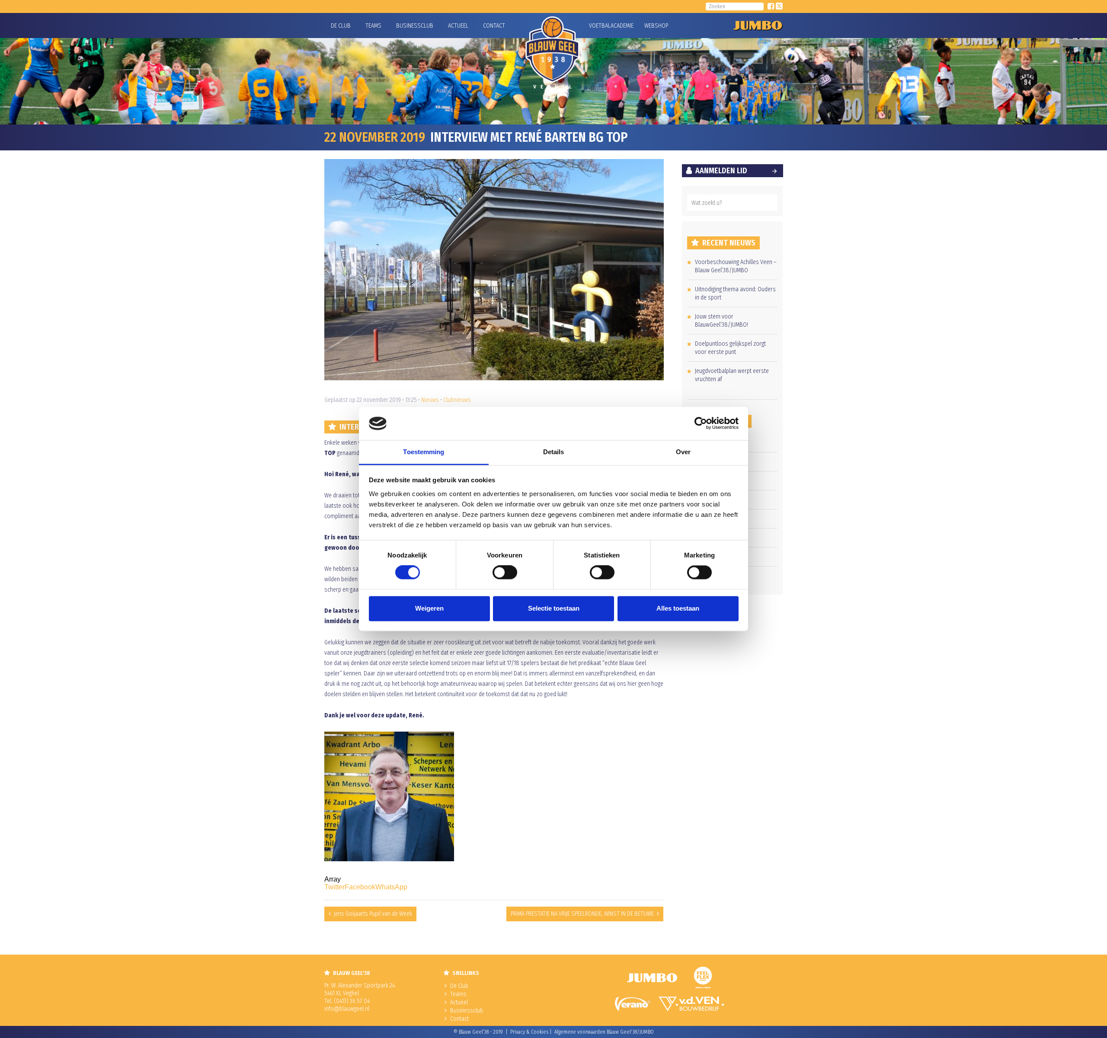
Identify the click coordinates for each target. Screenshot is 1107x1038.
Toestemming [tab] (423, 451)
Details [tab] (553, 451)
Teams (373, 25)
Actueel (458, 25)
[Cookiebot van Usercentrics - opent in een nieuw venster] (701, 423)
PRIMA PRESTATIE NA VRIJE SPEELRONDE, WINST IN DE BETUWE (582, 913)
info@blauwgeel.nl (346, 1009)
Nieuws (430, 400)
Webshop (655, 25)
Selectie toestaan (553, 608)
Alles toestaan (677, 608)
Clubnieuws (457, 400)
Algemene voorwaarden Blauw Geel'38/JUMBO (604, 1032)
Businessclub (414, 25)
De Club (341, 25)
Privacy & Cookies (529, 1032)
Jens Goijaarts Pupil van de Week (373, 913)
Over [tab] (683, 451)
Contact (494, 25)
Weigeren (429, 608)
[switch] (505, 572)
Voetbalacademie (600, 25)
